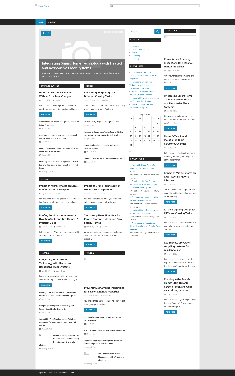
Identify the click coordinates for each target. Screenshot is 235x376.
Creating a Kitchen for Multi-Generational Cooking (104, 158)
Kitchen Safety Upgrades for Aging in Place (102, 122)
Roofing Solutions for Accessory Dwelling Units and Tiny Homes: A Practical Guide (58, 219)
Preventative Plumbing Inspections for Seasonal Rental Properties (142, 75)
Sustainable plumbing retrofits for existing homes (104, 330)
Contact (52, 22)
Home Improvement (50, 86)
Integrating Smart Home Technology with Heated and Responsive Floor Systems (55, 263)
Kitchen (89, 86)
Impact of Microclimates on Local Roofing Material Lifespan (180, 176)
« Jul (130, 151)
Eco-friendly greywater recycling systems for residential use (177, 246)
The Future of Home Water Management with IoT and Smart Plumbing (111, 357)
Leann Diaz (60, 100)
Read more (45, 114)
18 (135, 136)
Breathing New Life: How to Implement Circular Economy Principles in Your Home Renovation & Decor (58, 165)
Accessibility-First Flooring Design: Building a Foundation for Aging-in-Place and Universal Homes (57, 322)
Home (40, 22)
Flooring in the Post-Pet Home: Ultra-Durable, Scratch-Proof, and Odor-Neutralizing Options (143, 184)
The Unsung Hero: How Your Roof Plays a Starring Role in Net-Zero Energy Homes (103, 219)
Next (48, 33)
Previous (43, 33)
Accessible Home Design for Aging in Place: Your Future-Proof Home (143, 168)
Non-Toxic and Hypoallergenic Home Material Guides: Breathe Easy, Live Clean (144, 226)
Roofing (44, 179)
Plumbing (89, 253)
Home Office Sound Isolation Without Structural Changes (175, 140)
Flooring (45, 253)
